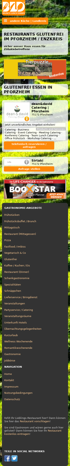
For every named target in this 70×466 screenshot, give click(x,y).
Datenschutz (12, 399)
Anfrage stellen (29, 168)
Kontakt (9, 380)
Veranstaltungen (14, 303)
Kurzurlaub (11, 335)
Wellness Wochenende (18, 341)
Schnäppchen (12, 290)
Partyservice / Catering (18, 309)
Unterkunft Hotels (15, 322)
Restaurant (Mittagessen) (20, 234)
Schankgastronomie (16, 278)
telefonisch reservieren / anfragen (29, 145)
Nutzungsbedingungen (18, 392)
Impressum (11, 386)
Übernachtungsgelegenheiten (22, 328)
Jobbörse (9, 360)
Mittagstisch (12, 227)
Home (8, 374)
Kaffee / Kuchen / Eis (17, 265)
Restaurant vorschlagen (35, 421)
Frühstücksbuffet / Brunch (20, 221)
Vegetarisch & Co (15, 252)
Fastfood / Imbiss (15, 246)
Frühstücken (11, 214)
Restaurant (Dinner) (16, 271)
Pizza (7, 240)
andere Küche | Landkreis (26, 20)
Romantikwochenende (18, 347)
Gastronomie (12, 354)
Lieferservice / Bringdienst (20, 297)
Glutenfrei (10, 259)
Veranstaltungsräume (17, 316)
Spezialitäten (12, 284)
